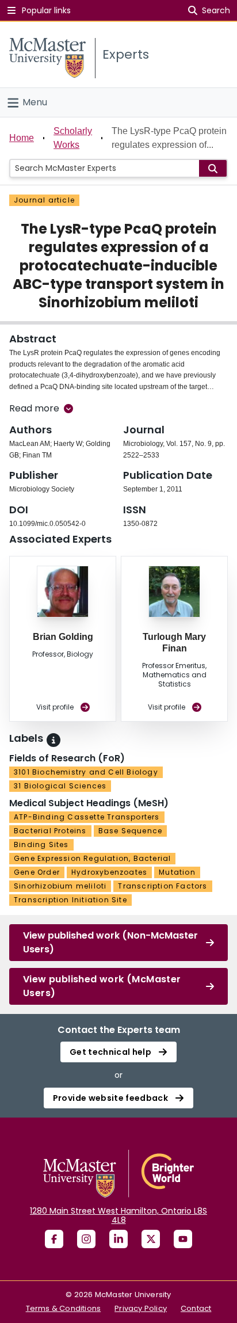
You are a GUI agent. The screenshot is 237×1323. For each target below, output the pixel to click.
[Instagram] (86, 1239)
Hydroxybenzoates (109, 872)
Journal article (44, 200)
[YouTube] (183, 1239)
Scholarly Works (72, 138)
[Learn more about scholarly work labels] (53, 740)
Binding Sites (41, 844)
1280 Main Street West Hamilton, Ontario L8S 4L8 (118, 1215)
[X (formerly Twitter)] (151, 1239)
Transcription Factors (162, 886)
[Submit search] (213, 168)
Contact (196, 1308)
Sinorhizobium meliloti (60, 886)
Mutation (177, 872)
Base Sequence (130, 831)
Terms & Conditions (63, 1308)
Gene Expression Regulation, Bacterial (92, 858)
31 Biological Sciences (60, 786)
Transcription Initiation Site (70, 900)
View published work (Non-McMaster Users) (110, 942)
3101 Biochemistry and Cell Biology (86, 772)
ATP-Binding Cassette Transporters (87, 817)
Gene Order (37, 872)
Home (21, 138)
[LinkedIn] (118, 1239)
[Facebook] (54, 1239)
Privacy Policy (140, 1308)
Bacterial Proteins (50, 831)
